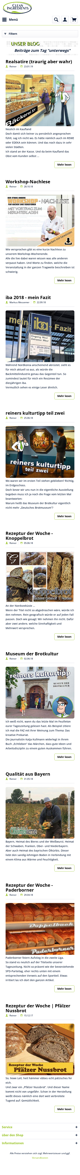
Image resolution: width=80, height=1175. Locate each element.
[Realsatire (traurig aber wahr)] (40, 100)
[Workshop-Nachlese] (40, 220)
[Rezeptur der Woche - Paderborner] (40, 929)
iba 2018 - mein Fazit (28, 297)
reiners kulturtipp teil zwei (35, 413)
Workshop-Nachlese (28, 181)
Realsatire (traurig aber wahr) (39, 61)
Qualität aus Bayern (28, 774)
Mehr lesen (64, 164)
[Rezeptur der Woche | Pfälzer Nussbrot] (40, 1049)
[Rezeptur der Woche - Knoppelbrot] (40, 577)
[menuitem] (10, 19)
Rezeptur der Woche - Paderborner (29, 887)
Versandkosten (40, 1157)
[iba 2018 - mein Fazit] (40, 336)
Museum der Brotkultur (32, 654)
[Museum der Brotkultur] (40, 693)
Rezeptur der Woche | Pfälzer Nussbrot (38, 1008)
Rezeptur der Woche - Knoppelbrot (29, 535)
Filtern (13, 33)
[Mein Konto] (65, 19)
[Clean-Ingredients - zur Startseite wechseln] (17, 8)
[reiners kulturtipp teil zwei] (40, 452)
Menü (13, 19)
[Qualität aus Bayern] (40, 813)
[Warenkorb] (74, 19)
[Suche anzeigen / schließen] (56, 19)
